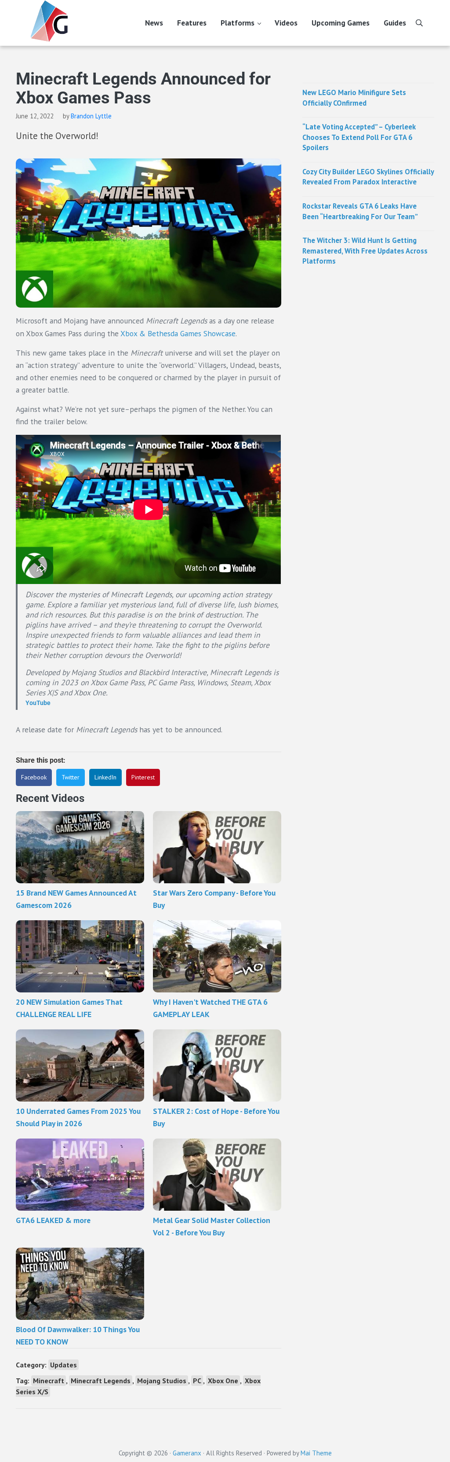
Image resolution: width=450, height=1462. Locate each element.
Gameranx (187, 1453)
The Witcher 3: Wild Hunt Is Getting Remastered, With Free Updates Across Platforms (365, 250)
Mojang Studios (161, 1380)
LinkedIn (105, 777)
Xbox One (223, 1380)
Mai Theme (316, 1453)
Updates (63, 1364)
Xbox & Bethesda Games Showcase (178, 333)
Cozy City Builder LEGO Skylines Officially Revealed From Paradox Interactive (368, 177)
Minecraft (48, 1380)
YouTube (38, 702)
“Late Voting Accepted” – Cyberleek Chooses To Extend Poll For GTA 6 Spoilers (359, 137)
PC (197, 1380)
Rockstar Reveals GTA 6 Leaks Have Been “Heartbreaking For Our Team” (360, 211)
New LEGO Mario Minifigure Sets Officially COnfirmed (354, 98)
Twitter (71, 777)
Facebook (34, 777)
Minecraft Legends (101, 1380)
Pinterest (143, 777)
